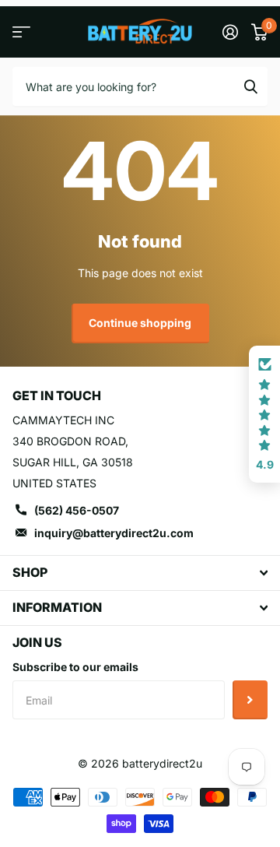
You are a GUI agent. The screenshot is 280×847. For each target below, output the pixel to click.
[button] (264, 414)
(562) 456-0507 (76, 510)
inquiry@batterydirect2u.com (114, 532)
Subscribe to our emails (75, 666)
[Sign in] (230, 32)
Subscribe (250, 699)
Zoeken (250, 86)
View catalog (21, 32)
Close (140, 573)
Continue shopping (140, 322)
